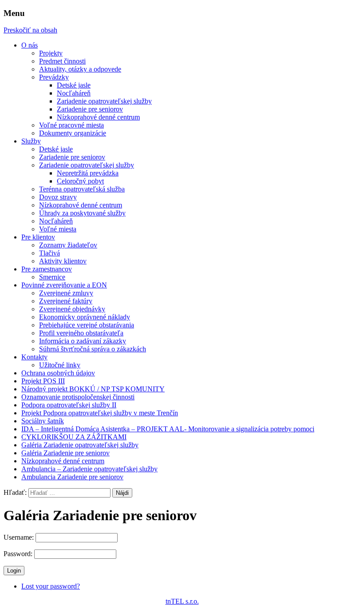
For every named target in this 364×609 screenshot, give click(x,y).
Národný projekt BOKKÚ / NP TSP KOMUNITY (93, 389)
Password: (19, 553)
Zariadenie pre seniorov (90, 109)
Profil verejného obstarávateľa (81, 333)
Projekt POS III (43, 381)
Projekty (51, 53)
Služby (31, 141)
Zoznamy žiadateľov (68, 245)
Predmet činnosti (62, 61)
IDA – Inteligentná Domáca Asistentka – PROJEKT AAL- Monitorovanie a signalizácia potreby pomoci (167, 429)
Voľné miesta (57, 229)
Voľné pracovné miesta (71, 125)
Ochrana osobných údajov (58, 373)
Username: (20, 537)
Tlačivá (49, 253)
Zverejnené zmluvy (66, 293)
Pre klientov (38, 237)
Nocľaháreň (74, 93)
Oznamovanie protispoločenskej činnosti (78, 397)
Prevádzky (54, 77)
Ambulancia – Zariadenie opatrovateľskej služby (89, 469)
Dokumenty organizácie (72, 133)
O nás (29, 45)
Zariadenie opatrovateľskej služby (104, 101)
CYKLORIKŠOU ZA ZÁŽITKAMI (74, 437)
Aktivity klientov (63, 261)
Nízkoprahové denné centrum (98, 117)
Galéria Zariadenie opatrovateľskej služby (79, 445)
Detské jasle (74, 85)
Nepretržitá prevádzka (88, 173)
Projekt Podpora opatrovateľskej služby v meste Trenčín (99, 413)
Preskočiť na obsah (30, 30)
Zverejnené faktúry (65, 301)
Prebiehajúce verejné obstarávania (86, 325)
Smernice (52, 277)
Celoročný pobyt (80, 181)
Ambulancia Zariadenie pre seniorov (72, 477)
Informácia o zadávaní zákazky (82, 341)
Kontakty (34, 357)
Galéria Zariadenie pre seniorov (65, 453)
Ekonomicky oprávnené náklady (84, 317)
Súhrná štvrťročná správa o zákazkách (92, 349)
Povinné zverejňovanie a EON (64, 285)
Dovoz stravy (58, 197)
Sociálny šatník (42, 421)
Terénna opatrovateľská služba (82, 189)
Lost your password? (50, 586)
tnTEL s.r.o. (182, 601)
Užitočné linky (59, 365)
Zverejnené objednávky (72, 309)
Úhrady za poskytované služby (82, 213)
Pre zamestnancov (46, 269)
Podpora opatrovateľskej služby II (68, 405)
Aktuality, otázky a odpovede (80, 69)
